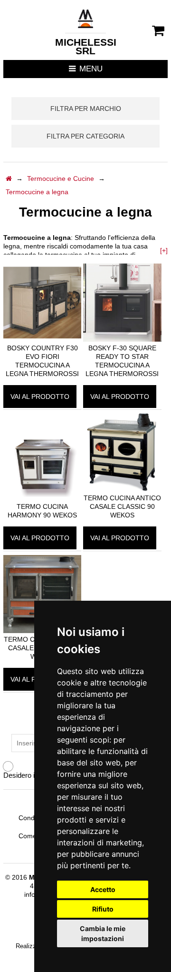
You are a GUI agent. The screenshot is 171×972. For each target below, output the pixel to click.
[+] (164, 250)
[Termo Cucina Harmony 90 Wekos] (42, 498)
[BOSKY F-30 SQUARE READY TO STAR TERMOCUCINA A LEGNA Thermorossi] (122, 339)
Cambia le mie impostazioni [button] (102, 933)
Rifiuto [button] (103, 909)
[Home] (8, 178)
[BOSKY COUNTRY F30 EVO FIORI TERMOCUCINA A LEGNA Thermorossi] (42, 339)
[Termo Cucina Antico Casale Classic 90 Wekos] (122, 489)
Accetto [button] (102, 889)
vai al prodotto (39, 396)
